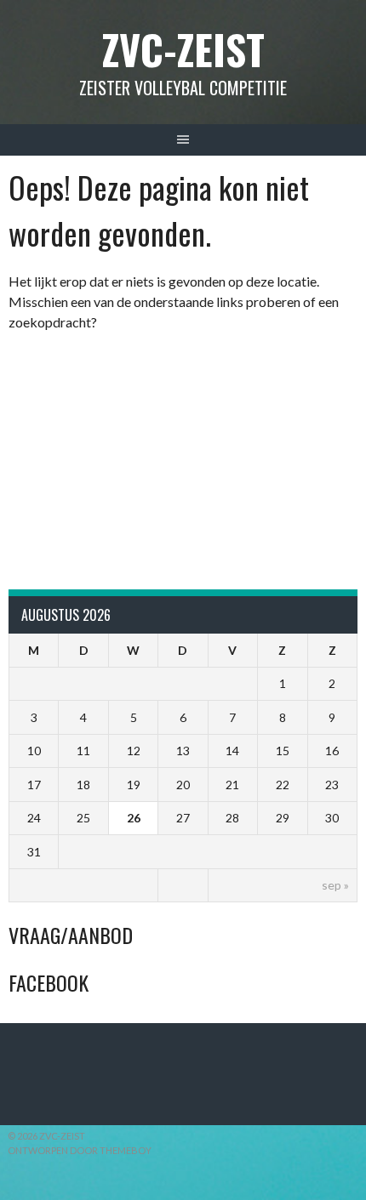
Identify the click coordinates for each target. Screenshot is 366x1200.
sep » (335, 885)
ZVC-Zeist (183, 49)
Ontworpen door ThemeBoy (80, 1150)
